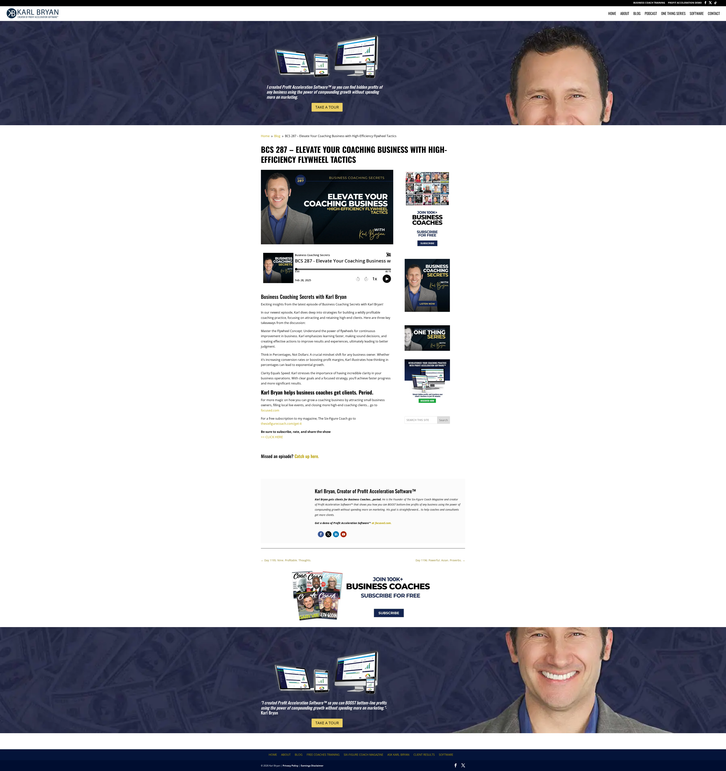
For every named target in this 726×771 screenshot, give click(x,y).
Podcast (651, 14)
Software (697, 14)
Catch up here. (307, 456)
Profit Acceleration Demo (685, 3)
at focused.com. (382, 523)
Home (612, 14)
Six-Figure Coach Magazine (363, 754)
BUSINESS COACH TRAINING (649, 3)
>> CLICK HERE (272, 437)
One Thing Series (673, 14)
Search (443, 420)
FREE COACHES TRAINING (323, 754)
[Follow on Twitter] (328, 534)
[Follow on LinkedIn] (336, 534)
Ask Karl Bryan (398, 754)
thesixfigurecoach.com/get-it (281, 424)
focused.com (270, 410)
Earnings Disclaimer (312, 765)
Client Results (424, 754)
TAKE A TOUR (327, 107)
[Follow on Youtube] (344, 534)
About (624, 14)
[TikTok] (715, 4)
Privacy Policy (290, 765)
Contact (714, 14)
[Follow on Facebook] (321, 534)
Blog (637, 14)
